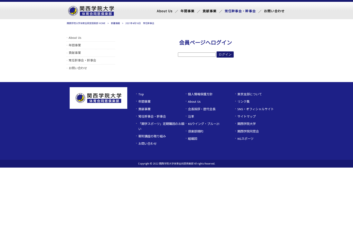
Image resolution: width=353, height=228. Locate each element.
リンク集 (243, 101)
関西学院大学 (246, 124)
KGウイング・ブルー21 (204, 124)
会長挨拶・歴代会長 (202, 109)
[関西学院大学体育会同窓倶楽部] (91, 15)
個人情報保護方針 (200, 94)
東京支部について (249, 94)
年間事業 (75, 45)
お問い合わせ (78, 68)
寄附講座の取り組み (152, 136)
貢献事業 (75, 53)
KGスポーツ (245, 139)
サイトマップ (246, 116)
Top (141, 94)
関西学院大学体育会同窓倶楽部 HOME (86, 23)
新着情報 (115, 23)
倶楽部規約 (195, 131)
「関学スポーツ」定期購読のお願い (161, 126)
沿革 (191, 116)
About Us (75, 38)
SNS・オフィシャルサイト (255, 109)
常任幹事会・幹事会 (82, 60)
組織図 (192, 139)
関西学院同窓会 (248, 131)
